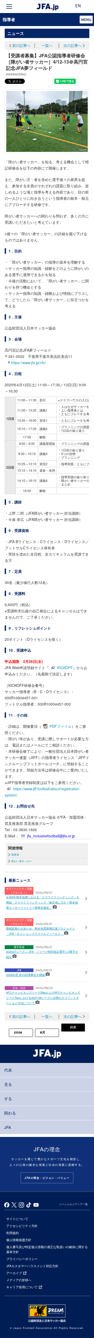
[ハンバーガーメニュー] (9, 7)
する (8, 1098)
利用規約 (12, 1232)
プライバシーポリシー (22, 1258)
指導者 (9, 19)
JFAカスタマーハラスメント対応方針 (32, 1266)
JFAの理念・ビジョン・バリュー (47, 1178)
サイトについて (17, 1218)
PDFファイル (61, 726)
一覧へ (47, 45)
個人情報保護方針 (18, 1239)
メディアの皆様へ (18, 1280)
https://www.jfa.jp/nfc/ (28, 362)
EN (78, 6)
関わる (10, 1113)
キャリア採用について (22, 1287)
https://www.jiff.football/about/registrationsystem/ (42, 792)
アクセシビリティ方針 (22, 1225)
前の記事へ (21, 45)
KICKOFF (65, 667)
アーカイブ (14, 1273)
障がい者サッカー (21, 861)
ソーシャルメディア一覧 (73, 1204)
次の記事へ (72, 45)
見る (8, 1084)
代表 (8, 1070)
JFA (7, 1127)
